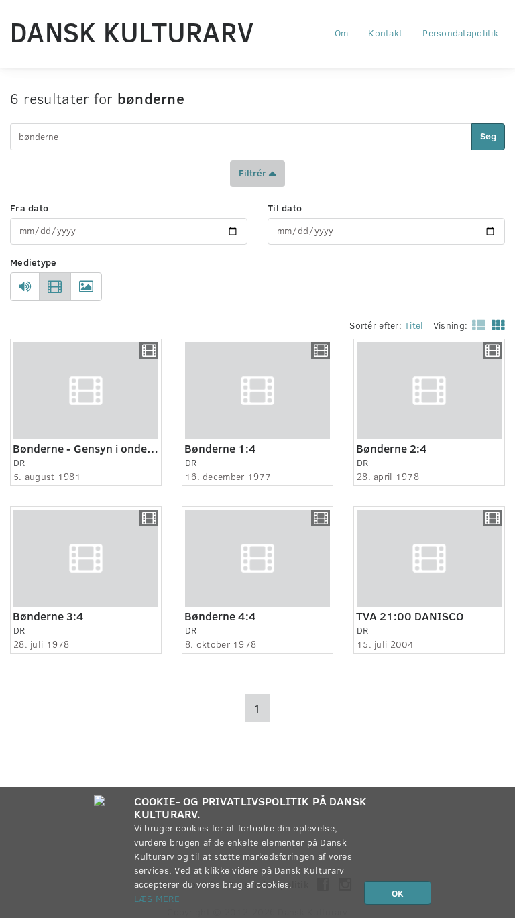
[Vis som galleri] (495, 324)
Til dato (285, 207)
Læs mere (157, 898)
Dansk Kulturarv (131, 31)
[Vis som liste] (476, 324)
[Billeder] (86, 286)
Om (342, 32)
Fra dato (29, 207)
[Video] (54, 286)
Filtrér (254, 172)
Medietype (33, 261)
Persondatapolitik (460, 32)
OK (398, 892)
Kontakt (385, 32)
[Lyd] (25, 286)
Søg (488, 135)
